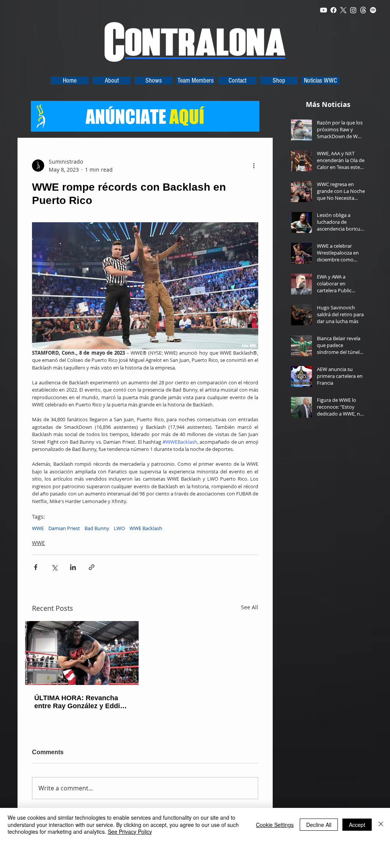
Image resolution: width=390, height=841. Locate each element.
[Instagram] (353, 10)
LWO (119, 528)
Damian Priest (64, 528)
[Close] (380, 824)
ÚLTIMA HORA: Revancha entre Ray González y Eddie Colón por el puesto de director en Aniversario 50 (79, 702)
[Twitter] (343, 10)
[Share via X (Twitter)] (54, 567)
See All (249, 607)
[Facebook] (333, 10)
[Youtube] (324, 10)
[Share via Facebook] (35, 567)
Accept (357, 824)
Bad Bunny (97, 528)
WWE (38, 528)
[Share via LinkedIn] (73, 567)
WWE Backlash (145, 528)
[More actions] (253, 165)
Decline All (318, 824)
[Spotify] (373, 10)
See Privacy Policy (130, 831)
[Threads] (363, 10)
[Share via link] (91, 567)
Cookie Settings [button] (275, 824)
